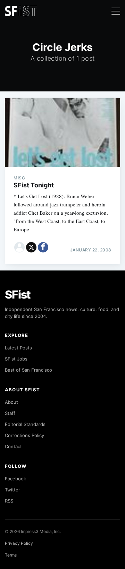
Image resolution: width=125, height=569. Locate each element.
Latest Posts (18, 347)
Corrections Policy (24, 435)
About (11, 402)
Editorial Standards (25, 424)
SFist (18, 294)
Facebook (15, 478)
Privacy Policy (19, 543)
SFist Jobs (16, 359)
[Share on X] (31, 247)
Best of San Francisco (28, 370)
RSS (9, 501)
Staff (10, 413)
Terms (11, 555)
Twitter (12, 489)
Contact (13, 446)
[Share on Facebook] (43, 247)
